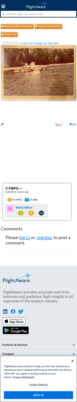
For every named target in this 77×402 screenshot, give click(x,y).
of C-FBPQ (15, 199)
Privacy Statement (23, 377)
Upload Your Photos (49, 26)
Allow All (38, 395)
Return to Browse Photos (18, 26)
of (32, 199)
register (44, 237)
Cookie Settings (38, 384)
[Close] (72, 361)
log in (24, 237)
